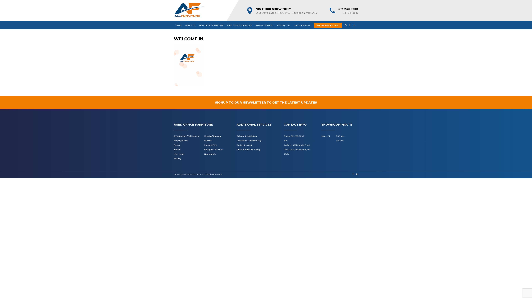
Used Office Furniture (239, 25)
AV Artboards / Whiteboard (187, 136)
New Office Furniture (211, 25)
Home (179, 25)
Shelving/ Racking (212, 136)
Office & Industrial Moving (248, 149)
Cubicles (208, 140)
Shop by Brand (181, 140)
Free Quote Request (328, 25)
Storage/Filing (210, 145)
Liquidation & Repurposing (249, 140)
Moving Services (264, 25)
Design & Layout (244, 145)
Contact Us (283, 25)
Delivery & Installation (247, 136)
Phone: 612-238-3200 (294, 136)
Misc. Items (179, 154)
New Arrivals (210, 154)
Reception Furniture (213, 149)
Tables (177, 149)
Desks (177, 145)
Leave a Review (302, 25)
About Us (190, 25)
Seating (177, 158)
